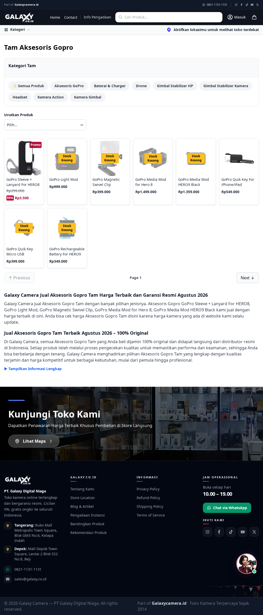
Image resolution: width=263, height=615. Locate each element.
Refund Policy (148, 497)
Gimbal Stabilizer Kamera (225, 85)
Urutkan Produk (18, 114)
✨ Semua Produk (28, 85)
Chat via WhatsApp (230, 507)
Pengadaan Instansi (87, 515)
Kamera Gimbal (87, 97)
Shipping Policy (150, 506)
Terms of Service (151, 515)
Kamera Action (50, 97)
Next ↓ (248, 278)
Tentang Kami (82, 489)
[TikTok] (231, 532)
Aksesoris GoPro (69, 85)
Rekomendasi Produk (88, 532)
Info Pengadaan (97, 17)
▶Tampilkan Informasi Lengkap (33, 368)
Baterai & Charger (110, 85)
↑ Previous (19, 278)
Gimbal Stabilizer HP (175, 85)
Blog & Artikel (82, 506)
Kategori (17, 29)
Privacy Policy (148, 489)
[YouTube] (242, 532)
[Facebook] (219, 532)
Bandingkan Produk (87, 523)
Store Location (82, 497)
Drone (141, 85)
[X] (254, 532)
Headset (20, 97)
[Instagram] (207, 532)
